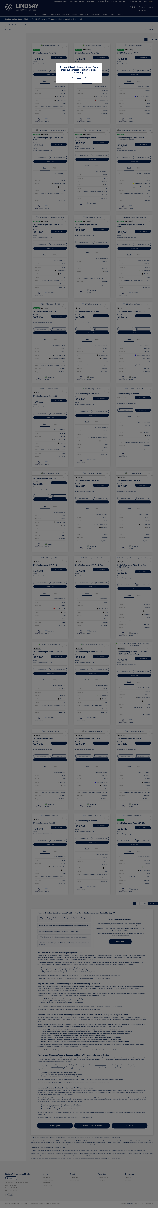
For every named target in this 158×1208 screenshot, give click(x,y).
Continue (79, 78)
